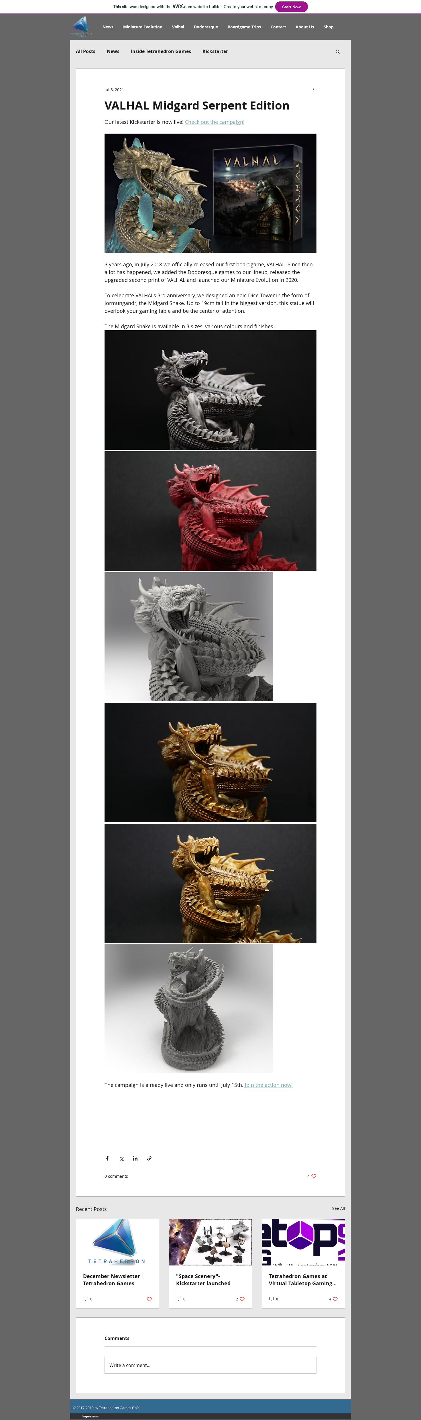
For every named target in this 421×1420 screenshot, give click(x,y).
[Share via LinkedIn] (135, 1158)
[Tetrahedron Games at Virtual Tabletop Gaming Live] (303, 1242)
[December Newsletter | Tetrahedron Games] (117, 1242)
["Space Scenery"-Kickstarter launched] (210, 1242)
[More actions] (313, 89)
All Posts (85, 51)
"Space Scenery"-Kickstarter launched (203, 1280)
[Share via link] (149, 1158)
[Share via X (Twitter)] (121, 1158)
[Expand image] (210, 390)
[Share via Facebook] (107, 1158)
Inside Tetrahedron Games (161, 51)
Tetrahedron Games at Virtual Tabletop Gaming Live (300, 1280)
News (113, 51)
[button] (338, 51)
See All (338, 1208)
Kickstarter (215, 51)
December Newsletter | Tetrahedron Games (113, 1280)
